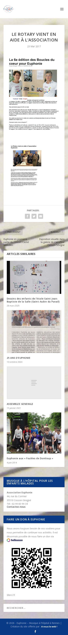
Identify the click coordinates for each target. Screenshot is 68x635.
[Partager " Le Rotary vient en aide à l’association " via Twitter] (34, 216)
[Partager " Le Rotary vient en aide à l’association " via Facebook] (27, 216)
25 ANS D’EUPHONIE (19, 357)
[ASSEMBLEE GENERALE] (34, 382)
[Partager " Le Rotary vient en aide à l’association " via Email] (40, 216)
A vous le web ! (49, 626)
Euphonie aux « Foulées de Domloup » (30, 458)
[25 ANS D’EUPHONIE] (34, 331)
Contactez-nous (16, 506)
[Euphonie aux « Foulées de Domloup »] (34, 433)
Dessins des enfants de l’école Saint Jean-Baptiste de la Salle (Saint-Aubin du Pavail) (33, 300)
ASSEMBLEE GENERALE (20, 403)
